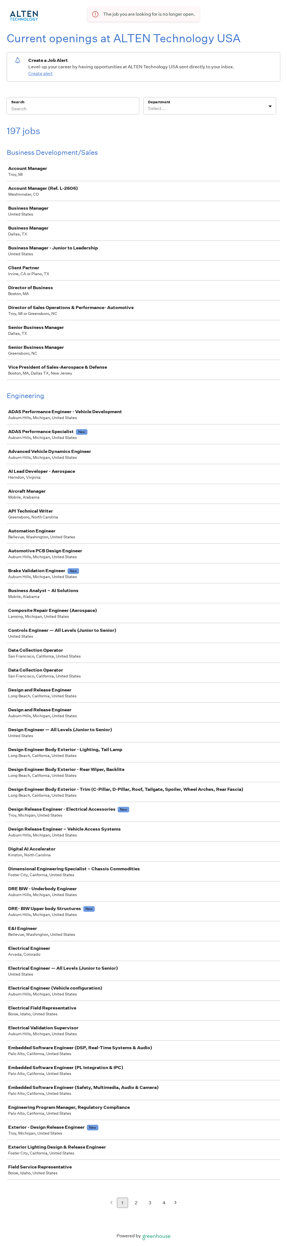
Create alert (40, 73)
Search (17, 102)
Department (159, 102)
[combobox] (148, 109)
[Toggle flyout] (270, 106)
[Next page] (176, 1203)
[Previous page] (111, 1203)
